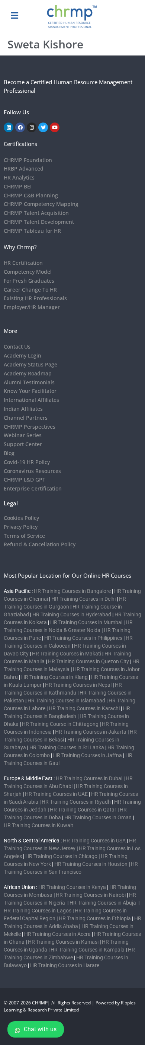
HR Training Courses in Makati (66, 654)
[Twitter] (43, 127)
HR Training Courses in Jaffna (87, 755)
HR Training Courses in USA (94, 841)
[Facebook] (20, 127)
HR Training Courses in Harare (64, 965)
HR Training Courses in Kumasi (63, 942)
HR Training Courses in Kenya (72, 887)
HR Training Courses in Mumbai (86, 622)
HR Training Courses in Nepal (78, 685)
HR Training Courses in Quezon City (88, 661)
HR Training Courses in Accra (57, 934)
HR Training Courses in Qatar (83, 810)
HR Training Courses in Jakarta (90, 732)
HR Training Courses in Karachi (84, 708)
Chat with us (40, 1029)
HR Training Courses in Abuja (103, 903)
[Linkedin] (8, 127)
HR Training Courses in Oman (98, 817)
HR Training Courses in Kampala (88, 950)
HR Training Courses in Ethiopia (95, 918)
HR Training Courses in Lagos (38, 911)
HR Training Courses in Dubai (89, 778)
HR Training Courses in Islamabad (66, 700)
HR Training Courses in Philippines (83, 638)
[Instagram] (31, 127)
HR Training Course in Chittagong (60, 724)
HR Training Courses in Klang (54, 677)
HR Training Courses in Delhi (83, 599)
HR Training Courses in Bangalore (72, 591)
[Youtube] (54, 127)
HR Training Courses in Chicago (61, 856)
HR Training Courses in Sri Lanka (66, 747)
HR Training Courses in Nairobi (91, 895)
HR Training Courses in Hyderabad (71, 614)
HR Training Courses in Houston (91, 864)
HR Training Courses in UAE (56, 794)
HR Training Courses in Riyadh (76, 802)
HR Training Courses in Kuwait (38, 825)
